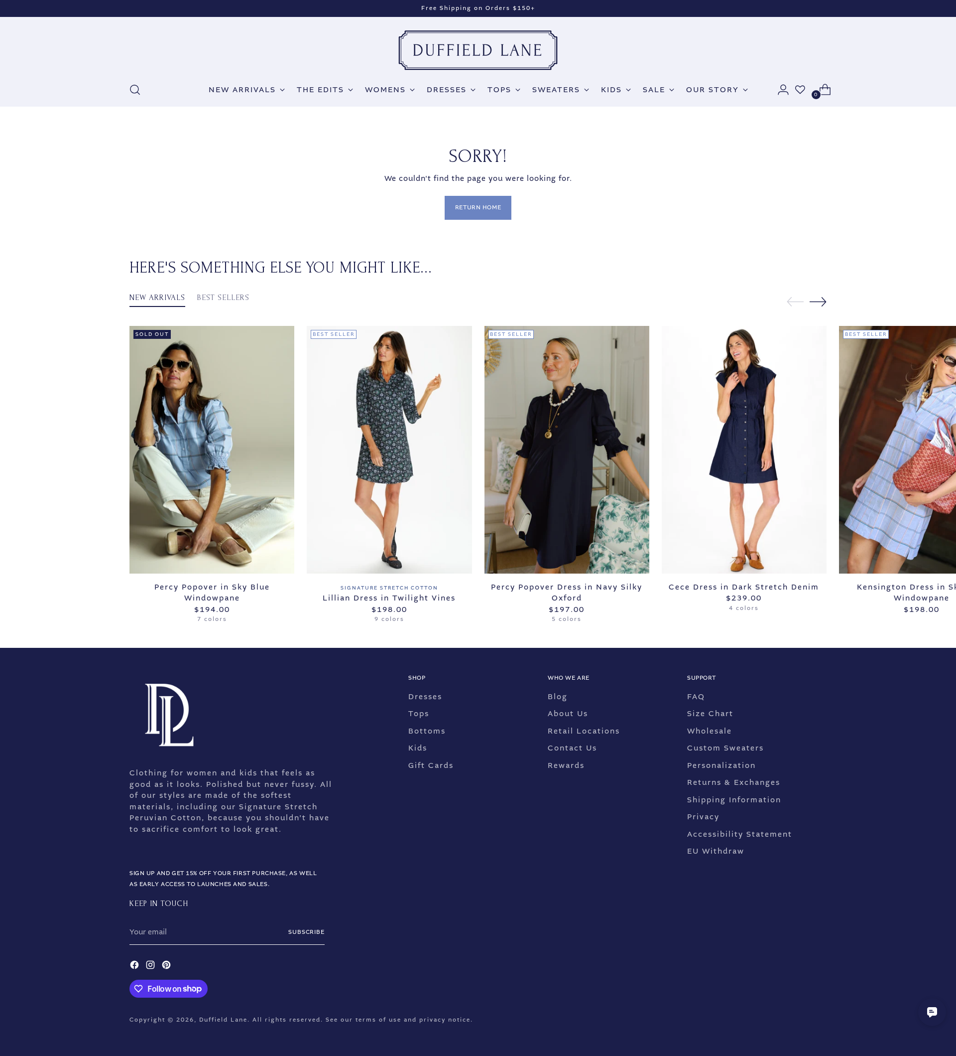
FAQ (696, 697)
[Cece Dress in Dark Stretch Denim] (744, 450)
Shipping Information (734, 800)
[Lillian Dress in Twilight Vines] (389, 450)
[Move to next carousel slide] (818, 301)
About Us (568, 714)
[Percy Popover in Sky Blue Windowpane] (211, 450)
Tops (418, 714)
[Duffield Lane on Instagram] (151, 966)
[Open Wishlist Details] (800, 90)
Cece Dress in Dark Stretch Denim (744, 587)
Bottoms (427, 731)
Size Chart (710, 714)
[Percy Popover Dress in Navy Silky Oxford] (566, 450)
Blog (558, 697)
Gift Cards (431, 765)
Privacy (703, 817)
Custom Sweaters (725, 748)
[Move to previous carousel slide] (795, 302)
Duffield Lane (223, 1020)
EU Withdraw (715, 851)
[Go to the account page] (779, 90)
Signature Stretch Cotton (389, 588)
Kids (417, 748)
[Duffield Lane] (478, 50)
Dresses (425, 697)
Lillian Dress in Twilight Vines (389, 598)
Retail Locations (584, 731)
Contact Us (572, 748)
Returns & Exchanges (733, 782)
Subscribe (306, 932)
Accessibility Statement (739, 834)
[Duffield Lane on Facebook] (135, 966)
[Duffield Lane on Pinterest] (167, 966)
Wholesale (709, 731)
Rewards (566, 765)
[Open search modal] (135, 90)
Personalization (721, 765)
